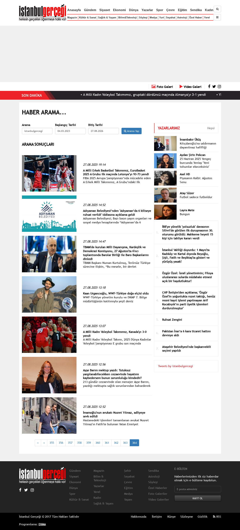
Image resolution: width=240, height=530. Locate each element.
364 (134, 443)
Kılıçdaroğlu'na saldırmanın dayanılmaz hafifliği (198, 145)
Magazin (72, 17)
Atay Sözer (187, 193)
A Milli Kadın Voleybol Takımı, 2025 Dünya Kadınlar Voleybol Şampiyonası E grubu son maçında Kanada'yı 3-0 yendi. (117, 343)
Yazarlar (147, 10)
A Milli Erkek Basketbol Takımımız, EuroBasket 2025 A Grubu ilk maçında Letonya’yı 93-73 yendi (116, 172)
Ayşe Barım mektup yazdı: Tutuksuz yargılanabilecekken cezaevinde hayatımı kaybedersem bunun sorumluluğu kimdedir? (112, 374)
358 (79, 443)
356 (61, 443)
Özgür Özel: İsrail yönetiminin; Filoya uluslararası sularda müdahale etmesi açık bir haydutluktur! (187, 277)
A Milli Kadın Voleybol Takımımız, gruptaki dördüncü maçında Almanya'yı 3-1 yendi (128, 94)
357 (70, 443)
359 (88, 443)
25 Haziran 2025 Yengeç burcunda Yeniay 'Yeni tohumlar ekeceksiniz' (195, 163)
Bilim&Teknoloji (127, 17)
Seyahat (170, 17)
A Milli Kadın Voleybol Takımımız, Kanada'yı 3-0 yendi (114, 334)
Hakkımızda (138, 516)
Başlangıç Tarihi (65, 125)
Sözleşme (186, 516)
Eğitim (182, 10)
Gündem (90, 10)
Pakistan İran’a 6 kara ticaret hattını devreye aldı (186, 333)
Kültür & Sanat (87, 17)
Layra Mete (187, 210)
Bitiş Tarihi (95, 125)
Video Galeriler (158, 499)
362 (116, 443)
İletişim (157, 516)
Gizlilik (202, 516)
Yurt (161, 17)
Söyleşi (143, 17)
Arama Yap (132, 131)
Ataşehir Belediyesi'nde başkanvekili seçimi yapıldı (186, 349)
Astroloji (182, 17)
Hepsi (211, 128)
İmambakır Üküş (190, 139)
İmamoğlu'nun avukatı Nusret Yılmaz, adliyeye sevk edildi (114, 414)
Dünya (133, 10)
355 (52, 443)
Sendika (196, 10)
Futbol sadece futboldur (196, 197)
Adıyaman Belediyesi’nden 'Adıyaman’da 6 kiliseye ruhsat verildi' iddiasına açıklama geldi (117, 213)
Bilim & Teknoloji (100, 478)
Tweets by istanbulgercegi (175, 366)
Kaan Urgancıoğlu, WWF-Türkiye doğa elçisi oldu (116, 293)
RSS (218, 516)
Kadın (209, 10)
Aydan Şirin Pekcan (193, 155)
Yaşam (128, 499)
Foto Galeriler (157, 494)
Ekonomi (119, 10)
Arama (26, 125)
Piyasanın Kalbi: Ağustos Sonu (196, 180)
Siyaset (104, 10)
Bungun (185, 214)
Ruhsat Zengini (172, 319)
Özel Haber (195, 17)
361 (107, 443)
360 (97, 443)
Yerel (207, 17)
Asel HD (185, 174)
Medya (153, 17)
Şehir (127, 471)
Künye (171, 516)
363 (125, 443)
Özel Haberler (157, 488)
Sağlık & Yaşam (107, 17)
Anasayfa (74, 10)
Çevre (170, 10)
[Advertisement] (120, 54)
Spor (159, 10)
